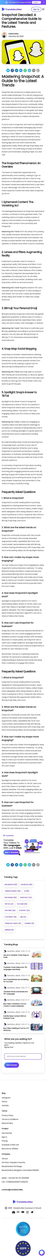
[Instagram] (27, 1212)
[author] (4, 951)
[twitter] (8, 70)
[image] (37, 954)
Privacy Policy (7, 1115)
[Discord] (13, 1212)
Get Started (7, 1133)
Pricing (4, 1141)
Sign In (4, 1137)
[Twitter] (32, 1212)
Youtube (5, 1105)
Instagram (6, 1097)
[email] (33, 70)
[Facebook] (18, 1212)
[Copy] (38, 70)
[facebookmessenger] (21, 70)
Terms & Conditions (10, 1119)
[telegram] (29, 70)
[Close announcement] (44, 2)
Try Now (35, 2)
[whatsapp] (25, 70)
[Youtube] (23, 1212)
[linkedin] (16, 70)
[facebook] (12, 70)
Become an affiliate (10, 1148)
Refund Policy (7, 1123)
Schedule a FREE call (10, 1145)
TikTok (4, 1101)
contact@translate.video (12, 1189)
